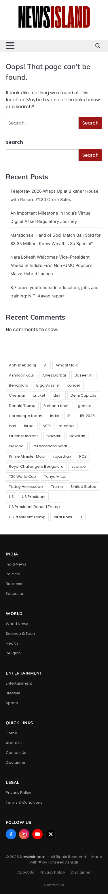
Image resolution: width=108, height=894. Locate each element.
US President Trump (27, 517)
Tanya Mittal (55, 476)
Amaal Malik (67, 365)
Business (14, 584)
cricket (39, 395)
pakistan (77, 435)
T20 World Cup (22, 476)
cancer (73, 385)
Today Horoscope (26, 486)
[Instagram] (24, 834)
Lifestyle (13, 693)
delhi (57, 395)
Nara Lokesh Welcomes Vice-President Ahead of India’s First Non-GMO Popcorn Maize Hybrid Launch (51, 265)
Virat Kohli (63, 517)
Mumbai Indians (24, 435)
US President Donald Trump (34, 506)
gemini (84, 405)
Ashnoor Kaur (21, 375)
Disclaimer (16, 762)
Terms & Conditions (24, 802)
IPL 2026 (87, 415)
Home (11, 733)
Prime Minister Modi (27, 456)
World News (17, 623)
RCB (83, 456)
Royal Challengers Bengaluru (36, 466)
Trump (57, 486)
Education (15, 593)
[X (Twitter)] (51, 834)
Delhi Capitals (83, 395)
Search (14, 142)
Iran (12, 425)
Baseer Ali (84, 375)
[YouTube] (37, 834)
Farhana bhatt (56, 405)
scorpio (78, 466)
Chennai (17, 395)
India (54, 415)
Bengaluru (18, 385)
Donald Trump (22, 405)
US (11, 496)
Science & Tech (20, 633)
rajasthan (62, 456)
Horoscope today (25, 415)
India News (16, 564)
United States (83, 486)
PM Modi (16, 446)
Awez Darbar (54, 375)
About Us (14, 743)
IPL (69, 415)
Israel (29, 425)
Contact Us (16, 752)
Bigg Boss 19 (47, 385)
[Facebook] (11, 834)
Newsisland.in (33, 856)
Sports (12, 703)
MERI (47, 425)
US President (34, 496)
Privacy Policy (18, 792)
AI (46, 365)
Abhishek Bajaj (22, 365)
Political (13, 574)
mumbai (67, 425)
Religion (13, 653)
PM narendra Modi (50, 446)
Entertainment (19, 683)
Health (12, 643)
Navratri (54, 435)
